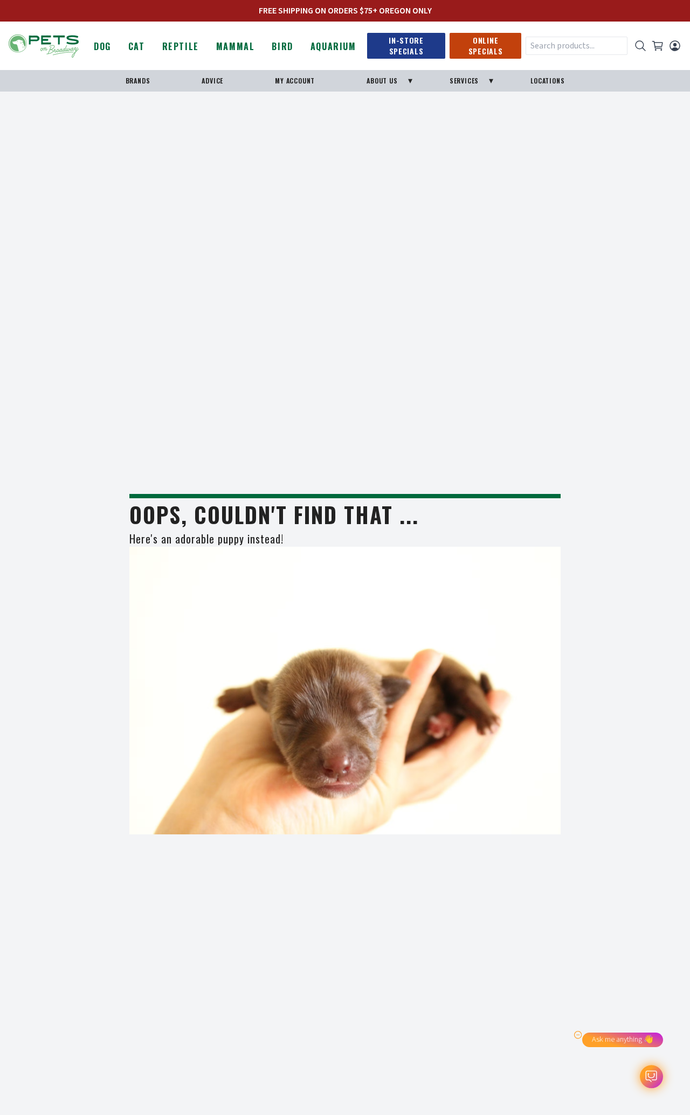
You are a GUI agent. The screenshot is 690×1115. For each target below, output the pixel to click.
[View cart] (657, 45)
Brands (138, 80)
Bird (282, 46)
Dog (102, 46)
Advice (212, 80)
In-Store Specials (406, 45)
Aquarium (333, 46)
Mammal (235, 46)
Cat (136, 46)
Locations (547, 80)
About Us (382, 80)
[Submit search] (640, 45)
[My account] (674, 45)
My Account (295, 80)
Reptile (180, 46)
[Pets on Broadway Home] (44, 44)
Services (464, 80)
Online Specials (485, 45)
